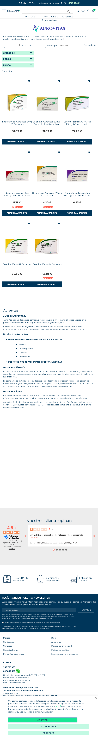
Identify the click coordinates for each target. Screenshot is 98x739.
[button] (29, 81)
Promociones (49, 17)
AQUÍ (58, 706)
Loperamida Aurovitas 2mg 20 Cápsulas (17, 123)
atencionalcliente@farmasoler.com (20, 687)
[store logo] (13, 10)
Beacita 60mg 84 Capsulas (47, 264)
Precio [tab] (7, 59)
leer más (34, 537)
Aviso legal (56, 642)
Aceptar (43, 720)
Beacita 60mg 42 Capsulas (17, 264)
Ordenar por (51, 45)
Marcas (30, 17)
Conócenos (8, 642)
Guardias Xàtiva (10, 650)
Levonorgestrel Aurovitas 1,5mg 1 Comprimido (77, 123)
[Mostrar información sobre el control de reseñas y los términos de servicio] (22, 541)
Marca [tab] (7, 65)
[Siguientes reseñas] (94, 536)
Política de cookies (60, 650)
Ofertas (67, 17)
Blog (53, 638)
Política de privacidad (45, 618)
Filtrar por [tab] (26, 45)
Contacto (7, 646)
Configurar (48, 726)
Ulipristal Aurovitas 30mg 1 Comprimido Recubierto (47, 123)
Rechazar (49, 733)
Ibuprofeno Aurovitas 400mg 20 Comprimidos (17, 194)
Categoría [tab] (9, 53)
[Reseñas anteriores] (26, 536)
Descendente (89, 45)
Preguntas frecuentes (13, 654)
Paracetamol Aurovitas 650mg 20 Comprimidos (77, 194)
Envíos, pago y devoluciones (64, 654)
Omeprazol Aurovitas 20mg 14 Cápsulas (47, 194)
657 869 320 (9, 671)
